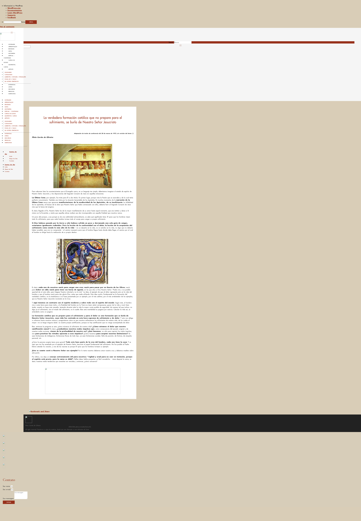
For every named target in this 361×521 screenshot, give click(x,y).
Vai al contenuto (7, 27)
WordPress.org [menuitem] (14, 8)
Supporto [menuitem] (12, 15)
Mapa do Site (13, 158)
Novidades (11, 44)
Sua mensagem (8, 498)
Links (10, 156)
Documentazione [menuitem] (15, 10)
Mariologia (12, 93)
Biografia (11, 49)
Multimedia (11, 53)
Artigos (10, 69)
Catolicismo (8, 74)
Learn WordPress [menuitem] (15, 13)
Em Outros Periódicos (12, 81)
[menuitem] (182, 6)
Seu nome (7, 486)
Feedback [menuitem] (12, 17)
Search (171, 42)
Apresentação (12, 46)
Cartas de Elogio (10, 113)
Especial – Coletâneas (11, 111)
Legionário (8, 72)
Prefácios (11, 91)
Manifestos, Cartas (11, 116)
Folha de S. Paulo (10, 79)
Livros (10, 87)
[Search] (32, 47)
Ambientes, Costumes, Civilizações (15, 77)
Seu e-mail (7, 489)
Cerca (23, 22)
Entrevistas (11, 84)
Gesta (10, 51)
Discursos (11, 89)
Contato (11, 161)
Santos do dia (11, 153)
